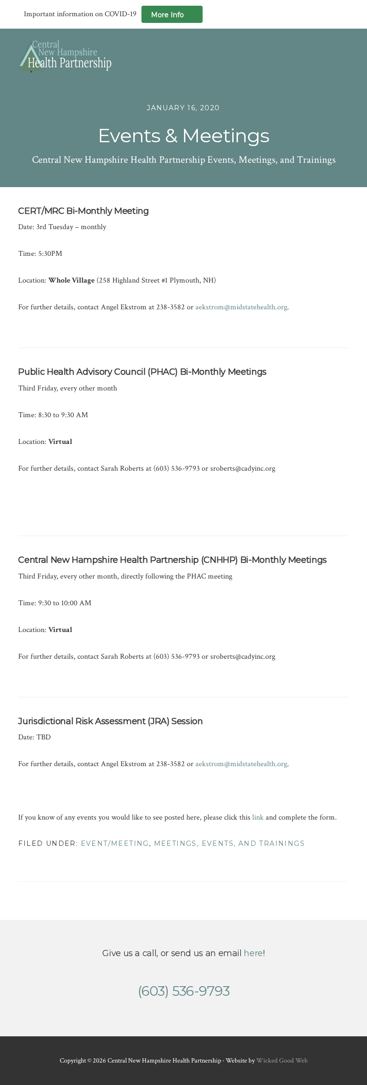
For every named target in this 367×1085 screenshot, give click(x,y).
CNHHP (66, 56)
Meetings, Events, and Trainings (229, 843)
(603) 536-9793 (183, 991)
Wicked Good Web (282, 1060)
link (258, 817)
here (253, 953)
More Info (167, 15)
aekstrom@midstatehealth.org (241, 307)
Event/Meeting (115, 843)
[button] (343, 56)
